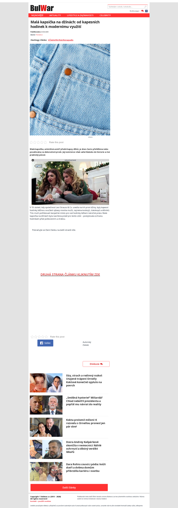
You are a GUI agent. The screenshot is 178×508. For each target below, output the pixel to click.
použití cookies (44, 501)
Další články (69, 487)
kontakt (33, 501)
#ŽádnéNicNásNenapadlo (60, 40)
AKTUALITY (55, 15)
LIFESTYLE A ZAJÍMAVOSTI (80, 15)
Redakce (39, 35)
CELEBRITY (105, 15)
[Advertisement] (70, 251)
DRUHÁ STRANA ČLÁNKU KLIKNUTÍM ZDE (70, 274)
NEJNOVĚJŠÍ (37, 15)
